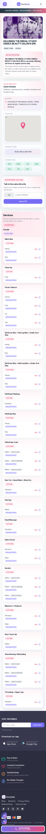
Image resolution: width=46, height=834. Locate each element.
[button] (10, 743)
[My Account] (40, 4)
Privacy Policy (23, 801)
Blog (3, 801)
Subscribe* (37, 725)
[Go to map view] (4, 821)
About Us (11, 801)
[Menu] (5, 4)
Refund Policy (7, 804)
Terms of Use (20, 804)
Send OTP (23, 201)
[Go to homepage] (4, 815)
